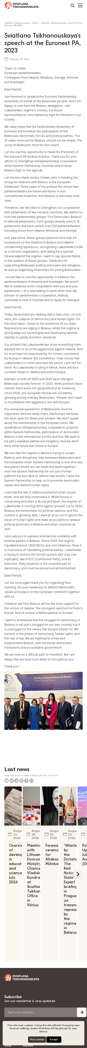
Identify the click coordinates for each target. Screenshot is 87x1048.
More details (37, 1039)
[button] (77, 874)
